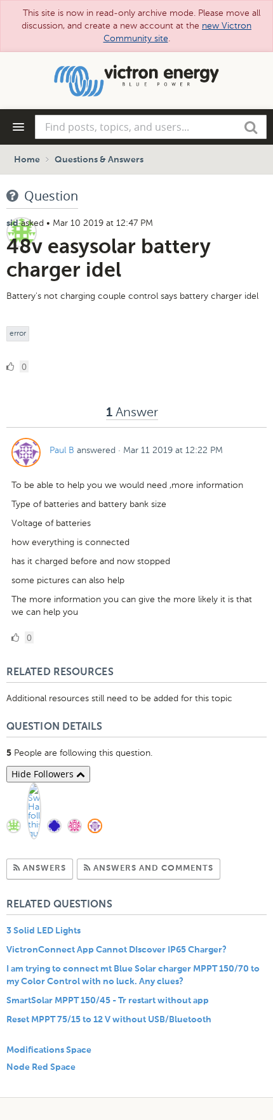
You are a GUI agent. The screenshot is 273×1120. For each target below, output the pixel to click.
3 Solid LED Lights (43, 930)
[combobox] (151, 127)
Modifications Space (48, 1050)
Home (27, 159)
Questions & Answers (99, 159)
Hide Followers (43, 774)
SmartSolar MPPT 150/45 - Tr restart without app (107, 1000)
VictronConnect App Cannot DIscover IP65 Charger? (116, 949)
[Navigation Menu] (18, 127)
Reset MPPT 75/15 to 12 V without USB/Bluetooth (108, 1019)
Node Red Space (41, 1067)
